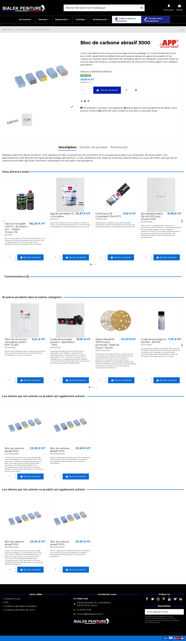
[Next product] (183, 29)
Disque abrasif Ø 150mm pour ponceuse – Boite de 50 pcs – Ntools (107, 343)
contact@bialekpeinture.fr (90, 614)
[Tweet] (85, 101)
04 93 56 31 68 (84, 609)
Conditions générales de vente (19, 609)
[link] (168, 7)
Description (67, 147)
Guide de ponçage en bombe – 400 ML (153, 340)
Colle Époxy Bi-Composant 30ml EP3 (108, 215)
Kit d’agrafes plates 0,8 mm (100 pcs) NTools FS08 (152, 216)
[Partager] (81, 101)
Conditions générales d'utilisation (20, 606)
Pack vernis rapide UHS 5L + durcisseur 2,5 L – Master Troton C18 (16, 228)
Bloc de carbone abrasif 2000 (59, 450)
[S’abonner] (181, 612)
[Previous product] (182, 29)
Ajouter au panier (109, 90)
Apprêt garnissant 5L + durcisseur (62, 215)
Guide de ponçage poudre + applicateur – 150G (62, 342)
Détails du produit (93, 147)
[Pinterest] (88, 101)
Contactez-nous (12, 598)
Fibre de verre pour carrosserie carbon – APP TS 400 (16, 342)
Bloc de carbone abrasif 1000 (14, 450)
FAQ (6, 602)
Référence (85, 71)
